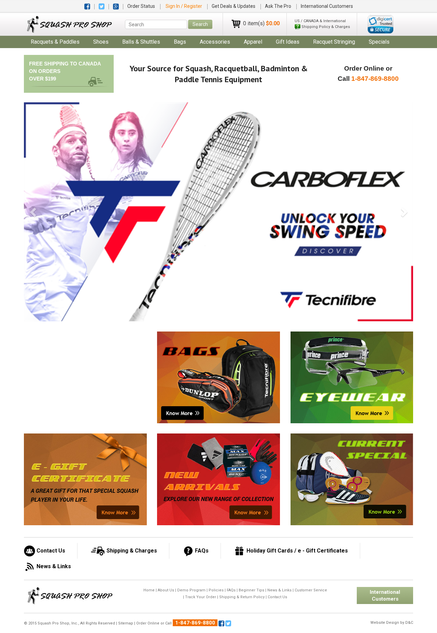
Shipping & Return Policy (242, 597)
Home (149, 590)
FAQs (231, 590)
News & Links (279, 590)
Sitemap (125, 623)
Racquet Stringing (334, 42)
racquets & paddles (55, 42)
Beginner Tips (251, 590)
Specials (379, 42)
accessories (215, 42)
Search (200, 24)
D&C (409, 622)
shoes (101, 42)
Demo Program (191, 590)
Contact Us (277, 597)
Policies (216, 590)
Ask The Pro (278, 6)
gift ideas (287, 42)
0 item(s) (261, 23)
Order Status (141, 6)
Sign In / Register (184, 6)
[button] (380, 24)
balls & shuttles (141, 42)
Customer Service (311, 590)
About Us (166, 590)
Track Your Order (200, 597)
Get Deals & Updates (233, 6)
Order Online (147, 623)
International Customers (327, 6)
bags (180, 42)
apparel (253, 42)
